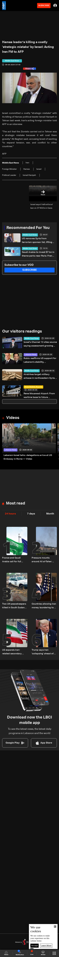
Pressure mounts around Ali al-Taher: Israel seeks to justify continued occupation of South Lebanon (43, 560)
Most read (15, 503)
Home (6, 954)
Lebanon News (31, 355)
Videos (12, 418)
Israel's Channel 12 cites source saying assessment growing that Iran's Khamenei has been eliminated (40, 344)
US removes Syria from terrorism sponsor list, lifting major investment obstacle (37, 240)
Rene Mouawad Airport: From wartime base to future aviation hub (39, 396)
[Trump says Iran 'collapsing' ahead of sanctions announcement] (44, 637)
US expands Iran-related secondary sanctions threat (12, 652)
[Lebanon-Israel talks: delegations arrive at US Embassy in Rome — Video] (29, 442)
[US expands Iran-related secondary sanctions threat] (14, 637)
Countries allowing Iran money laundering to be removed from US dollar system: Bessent (44, 606)
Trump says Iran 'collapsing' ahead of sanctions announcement (43, 652)
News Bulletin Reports (33, 387)
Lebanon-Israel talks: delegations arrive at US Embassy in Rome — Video (28, 457)
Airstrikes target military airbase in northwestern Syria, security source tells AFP (39, 376)
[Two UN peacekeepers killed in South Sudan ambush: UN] (14, 591)
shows (43, 954)
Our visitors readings (22, 331)
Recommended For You (28, 228)
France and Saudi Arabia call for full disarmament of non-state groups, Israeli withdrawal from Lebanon (13, 560)
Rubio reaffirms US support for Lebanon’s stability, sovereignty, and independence (40, 360)
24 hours (10, 513)
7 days (31, 513)
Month (50, 513)
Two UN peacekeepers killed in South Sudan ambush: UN (14, 606)
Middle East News (30, 235)
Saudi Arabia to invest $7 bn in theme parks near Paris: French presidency (38, 254)
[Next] (55, 442)
